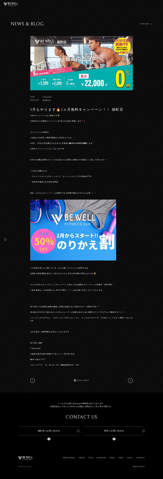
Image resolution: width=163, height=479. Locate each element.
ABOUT (82, 458)
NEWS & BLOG (69, 458)
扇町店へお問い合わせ (49, 431)
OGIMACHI (101, 458)
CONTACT (140, 458)
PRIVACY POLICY (139, 467)
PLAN (91, 458)
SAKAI (112, 458)
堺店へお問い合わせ (114, 431)
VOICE (130, 458)
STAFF (120, 458)
